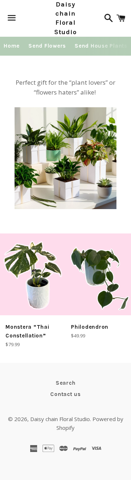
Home (12, 46)
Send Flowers (47, 46)
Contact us (65, 394)
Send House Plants (101, 46)
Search (66, 383)
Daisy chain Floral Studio (65, 18)
